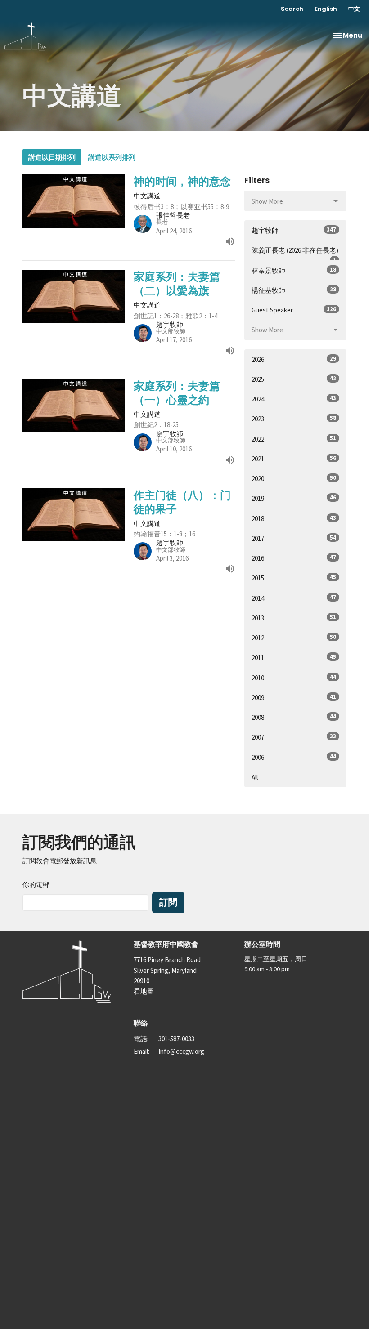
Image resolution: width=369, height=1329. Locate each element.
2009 (294, 697)
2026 (294, 359)
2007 (294, 736)
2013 (294, 617)
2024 (294, 398)
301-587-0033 (176, 1039)
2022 (294, 438)
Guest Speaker (294, 309)
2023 (294, 418)
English (326, 8)
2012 (294, 637)
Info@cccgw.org (181, 1051)
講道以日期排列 (52, 157)
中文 (354, 8)
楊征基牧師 (294, 289)
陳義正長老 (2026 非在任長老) (295, 253)
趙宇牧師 (294, 230)
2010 (294, 677)
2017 (294, 538)
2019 (294, 498)
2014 (294, 597)
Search (292, 8)
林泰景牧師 (294, 270)
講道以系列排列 (111, 157)
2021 (294, 458)
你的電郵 (36, 884)
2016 (294, 557)
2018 (294, 518)
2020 (294, 478)
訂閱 (168, 902)
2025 (294, 379)
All (255, 777)
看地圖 (144, 991)
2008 (294, 717)
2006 (294, 757)
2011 (294, 657)
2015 (294, 577)
